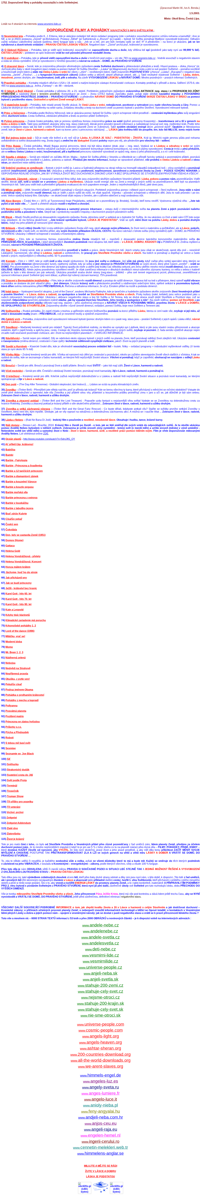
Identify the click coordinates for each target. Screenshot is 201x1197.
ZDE (45, 433)
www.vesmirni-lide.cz (49, 24)
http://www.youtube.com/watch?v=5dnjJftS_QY (49, 439)
